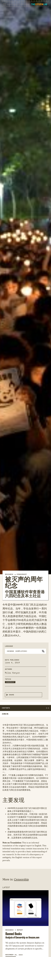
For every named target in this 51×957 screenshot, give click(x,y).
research (9, 930)
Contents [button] (6, 708)
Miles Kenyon (12, 673)
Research (9, 574)
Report (20, 930)
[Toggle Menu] (4, 4)
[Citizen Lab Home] (39, 4)
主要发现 (5, 714)
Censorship (22, 574)
